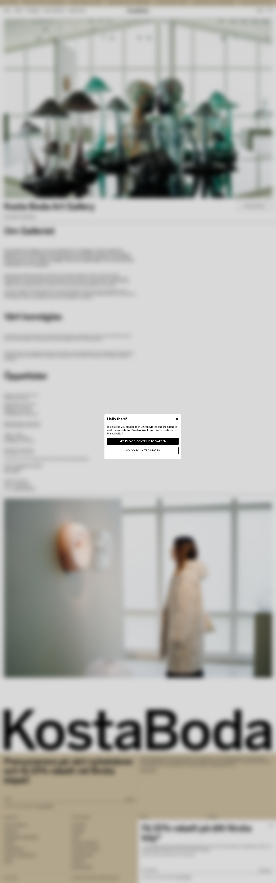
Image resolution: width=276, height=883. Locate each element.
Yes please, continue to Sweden (143, 441)
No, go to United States (143, 450)
